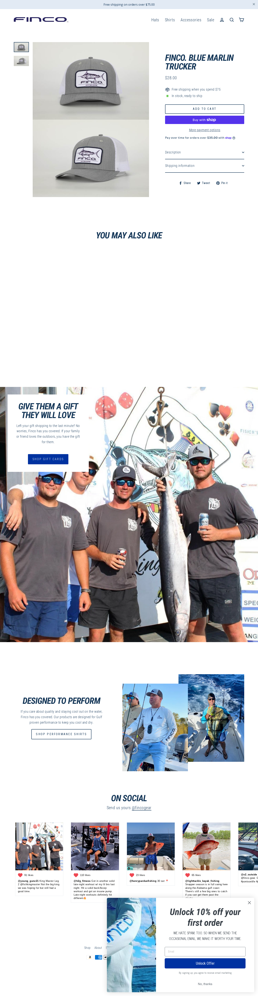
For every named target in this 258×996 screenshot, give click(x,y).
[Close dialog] (249, 902)
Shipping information (180, 165)
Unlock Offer (205, 963)
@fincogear (141, 807)
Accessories (191, 20)
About (98, 948)
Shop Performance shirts (61, 734)
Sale (210, 20)
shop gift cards (48, 459)
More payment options (204, 130)
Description (173, 152)
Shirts (170, 20)
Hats (155, 20)
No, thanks (205, 984)
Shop (87, 948)
